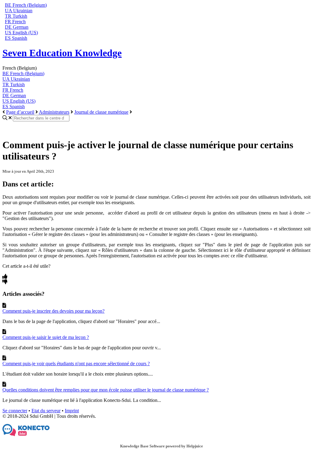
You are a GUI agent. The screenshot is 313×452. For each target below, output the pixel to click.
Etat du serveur (46, 410)
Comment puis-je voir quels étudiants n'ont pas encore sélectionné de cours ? (76, 363)
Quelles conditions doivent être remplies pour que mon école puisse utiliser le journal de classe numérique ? (105, 389)
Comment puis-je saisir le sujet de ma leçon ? (45, 337)
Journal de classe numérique (101, 112)
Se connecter (14, 410)
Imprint (72, 410)
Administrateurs (54, 112)
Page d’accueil (20, 112)
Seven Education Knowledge (62, 52)
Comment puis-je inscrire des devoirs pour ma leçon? (53, 311)
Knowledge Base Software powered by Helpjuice (161, 446)
